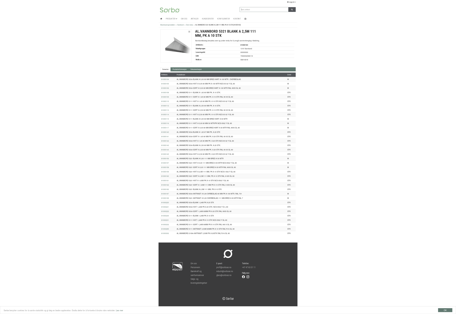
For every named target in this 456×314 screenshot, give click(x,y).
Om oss (194, 263)
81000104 (165, 79)
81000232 (165, 224)
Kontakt (237, 18)
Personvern (195, 267)
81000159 (165, 171)
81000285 (165, 229)
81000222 (165, 211)
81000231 (165, 220)
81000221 (165, 207)
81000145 (165, 154)
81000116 (165, 123)
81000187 (165, 193)
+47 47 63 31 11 (249, 267)
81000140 (165, 132)
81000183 (165, 189)
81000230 (165, 215)
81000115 (165, 119)
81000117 (165, 127)
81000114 (165, 114)
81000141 (165, 136)
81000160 (165, 176)
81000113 (165, 110)
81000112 (165, 105)
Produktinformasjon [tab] (180, 69)
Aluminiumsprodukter (167, 25)
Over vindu (189, 25)
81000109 (165, 97)
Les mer (119, 310)
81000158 (165, 167)
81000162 (165, 185)
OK (445, 310)
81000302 (165, 233)
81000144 (165, 149)
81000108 (165, 92)
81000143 (165, 145)
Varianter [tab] (165, 69)
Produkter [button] (171, 18)
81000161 (165, 180)
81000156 (165, 158)
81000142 (165, 141)
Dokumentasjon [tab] (196, 69)
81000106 (165, 88)
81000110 (165, 101)
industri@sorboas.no (224, 271)
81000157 (165, 163)
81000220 (165, 202)
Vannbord (180, 25)
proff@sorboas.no (223, 267)
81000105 (165, 83)
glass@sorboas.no (223, 275)
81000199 (165, 198)
